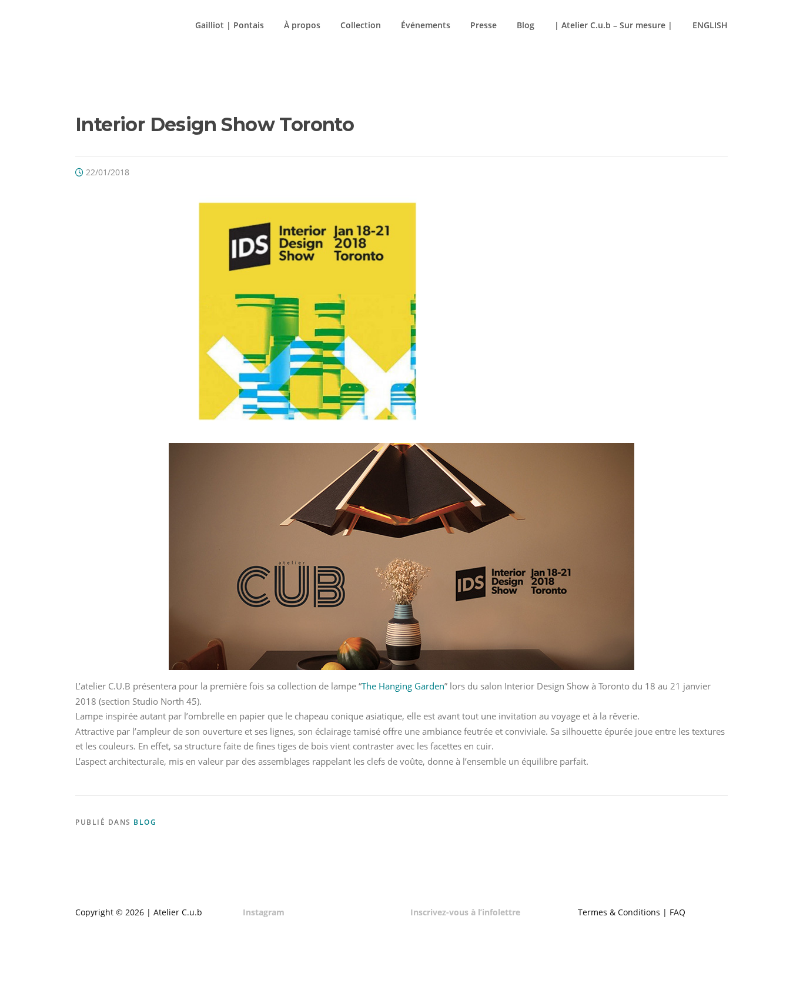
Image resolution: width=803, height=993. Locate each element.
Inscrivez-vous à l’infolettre (465, 912)
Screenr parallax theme (625, 974)
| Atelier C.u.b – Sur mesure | (613, 25)
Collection (360, 25)
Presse (483, 25)
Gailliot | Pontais (229, 25)
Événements (425, 25)
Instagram (264, 912)
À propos (302, 25)
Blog (525, 25)
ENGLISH (710, 25)
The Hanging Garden (403, 686)
